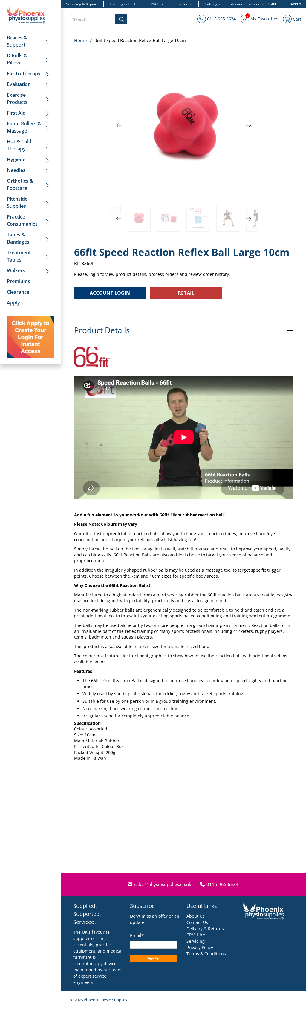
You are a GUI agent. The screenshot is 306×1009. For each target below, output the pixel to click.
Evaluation (19, 84)
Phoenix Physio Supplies (105, 999)
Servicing (195, 941)
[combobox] (93, 19)
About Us (195, 916)
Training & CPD (122, 4)
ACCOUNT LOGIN (110, 293)
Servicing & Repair (81, 4)
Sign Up (153, 958)
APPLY (295, 4)
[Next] (248, 125)
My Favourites (262, 18)
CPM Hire (156, 4)
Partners (184, 4)
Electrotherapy (24, 73)
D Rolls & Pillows (17, 59)
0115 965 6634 (221, 18)
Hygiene (16, 159)
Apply (13, 302)
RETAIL (186, 293)
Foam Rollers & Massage (24, 127)
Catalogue (213, 4)
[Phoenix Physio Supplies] (26, 15)
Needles (16, 170)
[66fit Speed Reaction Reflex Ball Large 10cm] (183, 125)
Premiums (18, 281)
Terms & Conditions (206, 953)
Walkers (16, 270)
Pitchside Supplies (17, 202)
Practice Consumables (22, 220)
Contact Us (197, 922)
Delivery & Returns (205, 928)
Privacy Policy (199, 947)
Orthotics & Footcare (20, 184)
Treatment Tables (19, 256)
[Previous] (118, 125)
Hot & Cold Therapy (19, 145)
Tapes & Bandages (18, 238)
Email (137, 935)
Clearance (18, 292)
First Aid (16, 113)
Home (80, 40)
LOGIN (270, 4)
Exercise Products (17, 98)
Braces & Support (17, 41)
